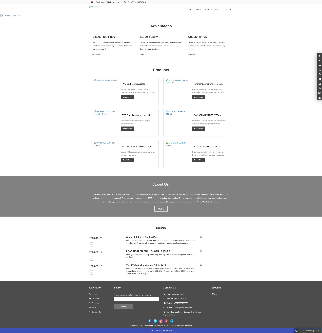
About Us (208, 9)
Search (123, 306)
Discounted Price (103, 36)
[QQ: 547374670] (319, 97)
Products (198, 9)
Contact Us (227, 9)
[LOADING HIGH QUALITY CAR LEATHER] (91, 259)
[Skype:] (319, 83)
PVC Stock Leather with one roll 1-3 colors (141, 115)
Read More (127, 97)
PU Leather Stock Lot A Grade (207, 146)
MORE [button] (161, 209)
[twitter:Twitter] (319, 60)
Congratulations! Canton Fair (141, 237)
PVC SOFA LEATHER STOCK (207, 115)
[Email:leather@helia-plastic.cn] (319, 93)
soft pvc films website (164, 330)
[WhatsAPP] (319, 88)
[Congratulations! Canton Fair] (91, 244)
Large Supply (149, 36)
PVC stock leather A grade (133, 84)
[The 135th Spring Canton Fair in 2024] (91, 272)
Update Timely (197, 36)
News (217, 9)
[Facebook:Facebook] (319, 55)
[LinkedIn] (319, 65)
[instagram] (319, 69)
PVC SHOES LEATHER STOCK (136, 146)
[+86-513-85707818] (319, 79)
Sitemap (188, 326)
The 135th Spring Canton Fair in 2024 (146, 265)
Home (189, 9)
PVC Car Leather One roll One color (210, 84)
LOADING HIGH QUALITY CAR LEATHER (148, 251)
